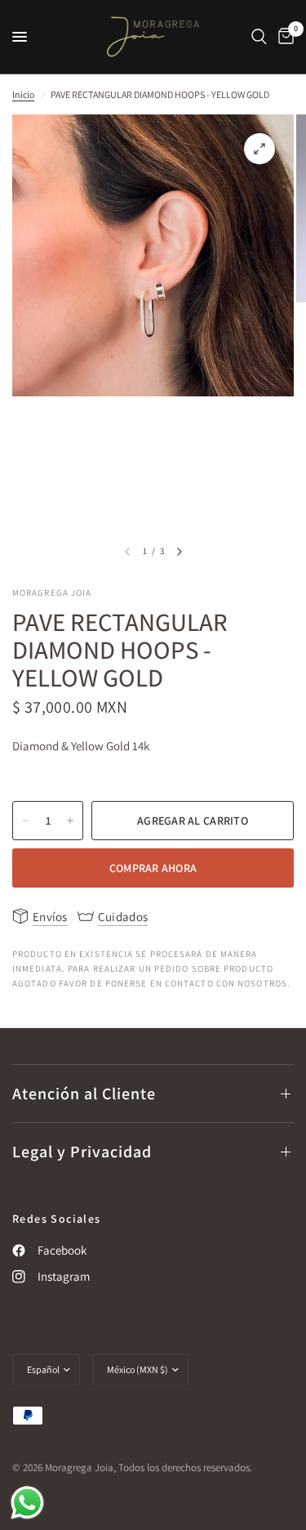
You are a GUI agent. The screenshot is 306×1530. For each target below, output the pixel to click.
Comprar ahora (153, 868)
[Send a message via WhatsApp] (27, 1502)
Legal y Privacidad (82, 1151)
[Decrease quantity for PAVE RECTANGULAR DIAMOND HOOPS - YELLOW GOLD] (25, 820)
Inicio (23, 94)
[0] (283, 37)
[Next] (179, 552)
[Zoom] (259, 148)
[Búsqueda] (259, 37)
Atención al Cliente (84, 1093)
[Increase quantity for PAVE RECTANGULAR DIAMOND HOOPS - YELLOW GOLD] (70, 820)
